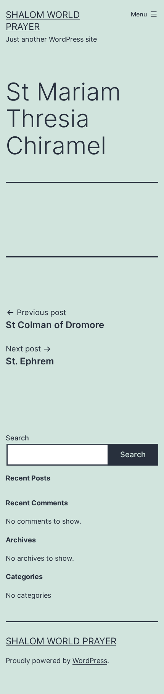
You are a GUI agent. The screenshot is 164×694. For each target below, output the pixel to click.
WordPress (89, 661)
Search (17, 438)
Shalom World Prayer (61, 641)
